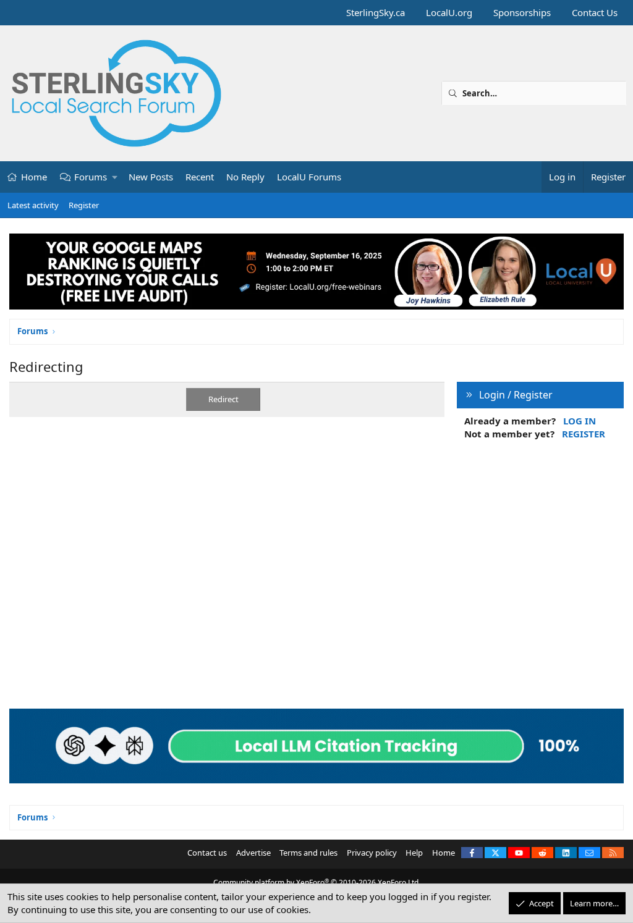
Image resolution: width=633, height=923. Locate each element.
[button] (115, 177)
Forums (90, 177)
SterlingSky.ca (375, 12)
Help (414, 852)
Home (34, 177)
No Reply (245, 177)
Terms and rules (308, 852)
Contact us (207, 852)
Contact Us (595, 12)
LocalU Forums (309, 177)
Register (84, 205)
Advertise (253, 852)
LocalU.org (449, 12)
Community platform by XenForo (316, 882)
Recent (199, 177)
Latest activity (33, 205)
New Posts (151, 177)
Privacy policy (372, 852)
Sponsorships (522, 12)
